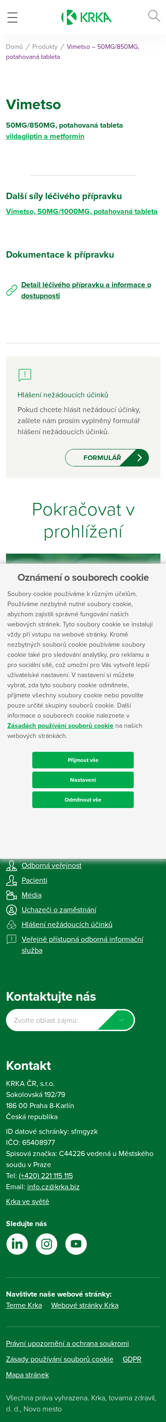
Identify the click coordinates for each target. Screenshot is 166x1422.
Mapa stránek (27, 1375)
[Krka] (86, 17)
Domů (14, 47)
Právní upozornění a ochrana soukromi (67, 1343)
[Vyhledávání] (154, 17)
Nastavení (83, 780)
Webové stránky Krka (85, 1305)
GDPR (132, 1359)
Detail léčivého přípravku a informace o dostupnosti (86, 290)
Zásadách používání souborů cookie (60, 726)
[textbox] (70, 1020)
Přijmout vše (83, 760)
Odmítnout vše (83, 800)
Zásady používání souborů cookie (59, 1359)
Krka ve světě (27, 1201)
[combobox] (70, 1020)
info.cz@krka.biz (53, 1187)
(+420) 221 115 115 (46, 1175)
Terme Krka (24, 1305)
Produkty (45, 47)
